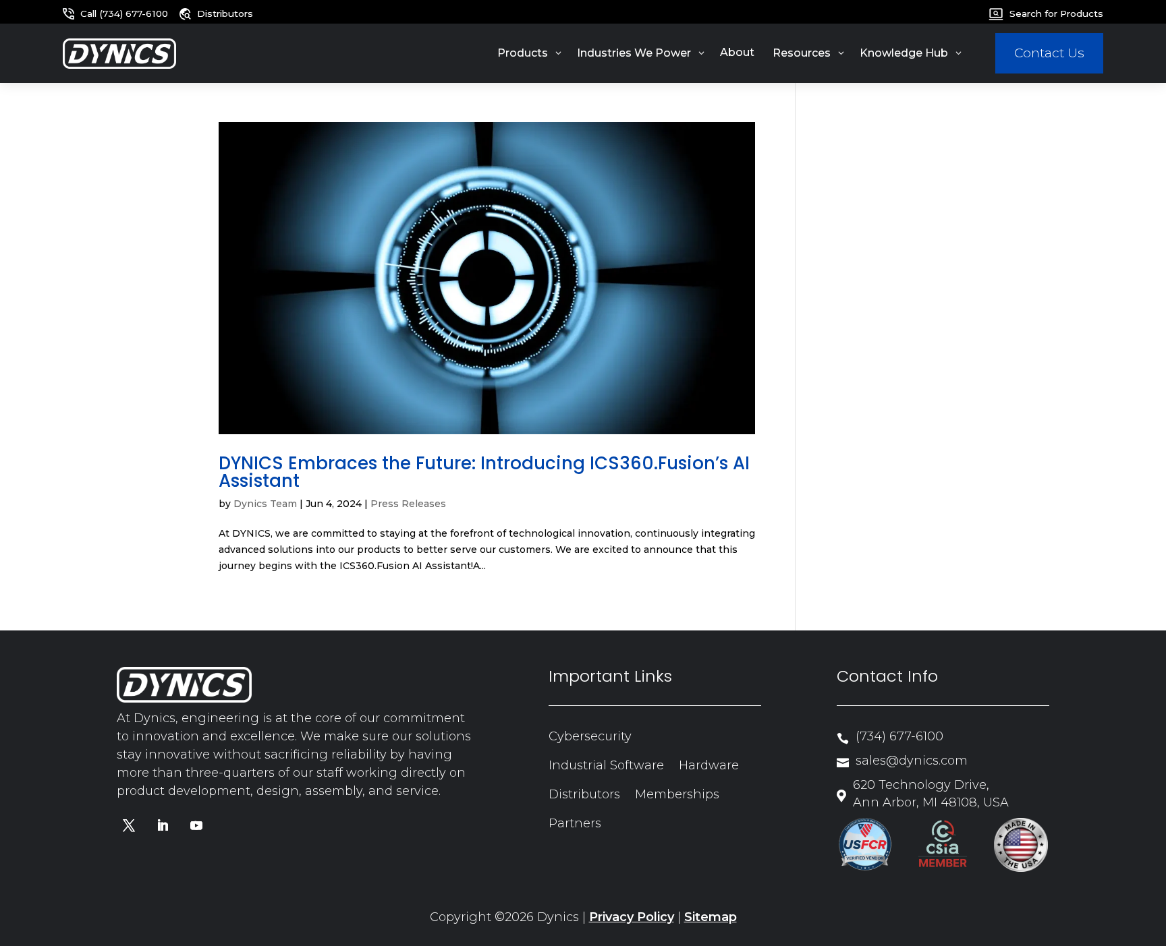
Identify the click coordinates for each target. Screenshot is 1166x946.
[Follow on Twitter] (129, 825)
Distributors (584, 794)
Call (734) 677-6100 (124, 13)
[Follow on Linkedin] (162, 825)
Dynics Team (265, 504)
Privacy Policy (631, 917)
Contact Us (1049, 53)
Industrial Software (606, 765)
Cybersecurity (590, 736)
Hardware (709, 765)
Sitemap (710, 917)
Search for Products (1056, 13)
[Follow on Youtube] (196, 825)
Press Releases (408, 504)
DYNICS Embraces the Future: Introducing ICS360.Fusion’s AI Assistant (484, 472)
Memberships (677, 794)
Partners (575, 823)
